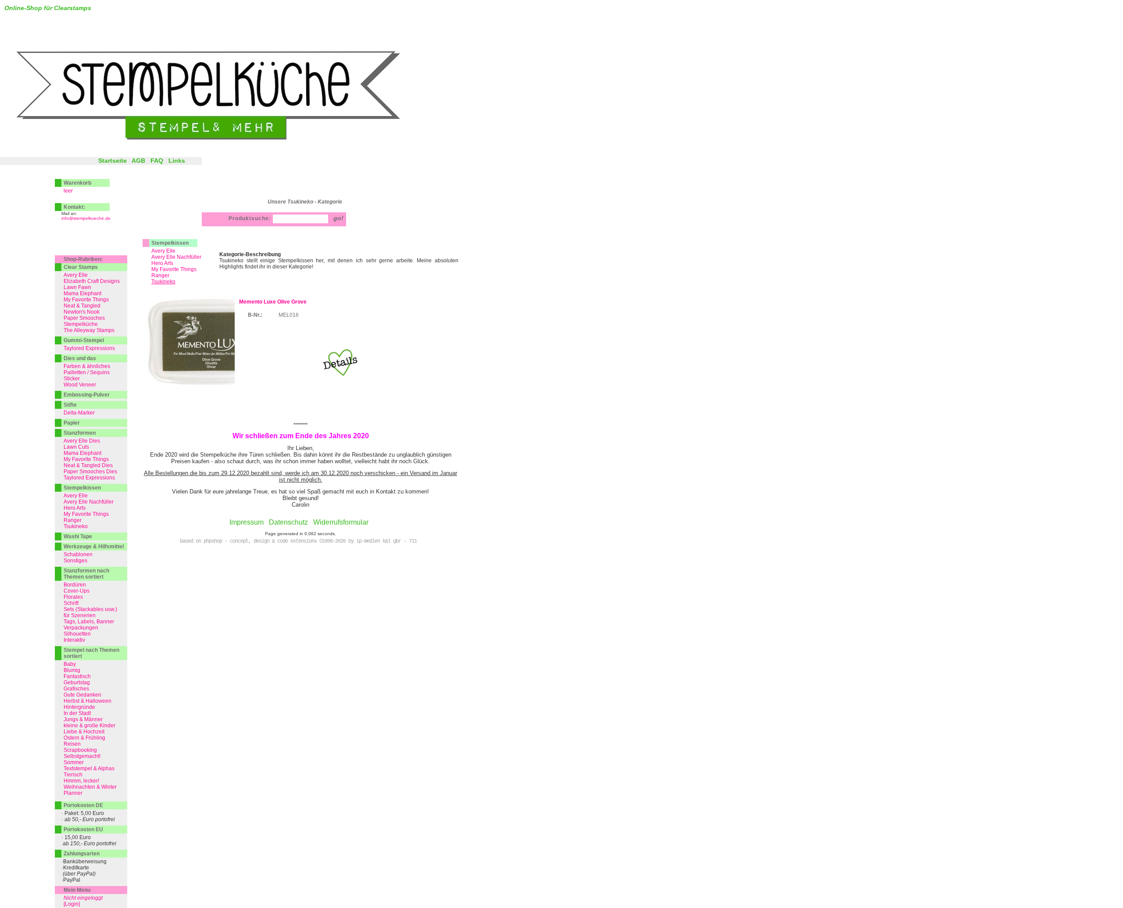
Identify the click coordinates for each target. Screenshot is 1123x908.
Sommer (74, 762)
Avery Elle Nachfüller (176, 257)
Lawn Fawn (77, 287)
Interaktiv (74, 640)
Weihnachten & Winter (90, 787)
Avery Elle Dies (82, 441)
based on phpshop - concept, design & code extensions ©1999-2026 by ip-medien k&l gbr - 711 (298, 541)
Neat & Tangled (82, 306)
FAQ (156, 160)
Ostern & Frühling (84, 738)
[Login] (72, 904)
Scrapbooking (80, 750)
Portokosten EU (83, 829)
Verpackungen (81, 628)
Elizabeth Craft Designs (92, 281)
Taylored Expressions (89, 348)
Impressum (246, 522)
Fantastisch (77, 676)
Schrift (71, 603)
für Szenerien (80, 615)
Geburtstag (77, 682)
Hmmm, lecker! (81, 781)
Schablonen (78, 554)
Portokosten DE (83, 805)
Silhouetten (77, 634)
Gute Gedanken (82, 695)
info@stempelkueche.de (86, 218)
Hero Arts (162, 263)
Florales (73, 597)
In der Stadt (77, 713)
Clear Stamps (81, 267)
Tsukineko (76, 526)
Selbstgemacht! (82, 756)
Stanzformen (80, 433)
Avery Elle (163, 251)
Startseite (112, 160)
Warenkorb (77, 183)
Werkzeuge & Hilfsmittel (94, 546)
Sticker (72, 378)
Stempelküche (81, 324)
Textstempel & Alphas (89, 768)
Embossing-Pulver (87, 395)
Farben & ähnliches (87, 366)
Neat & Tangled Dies (88, 465)
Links (176, 160)
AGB (138, 160)
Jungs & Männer (83, 719)
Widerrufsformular (340, 522)
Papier (72, 423)
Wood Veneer (80, 385)
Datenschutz (288, 522)
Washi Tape (78, 536)
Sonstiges (75, 561)
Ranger (160, 275)
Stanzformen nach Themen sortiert (86, 574)
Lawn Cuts (76, 447)
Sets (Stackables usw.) (90, 609)
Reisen (72, 744)
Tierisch (73, 775)
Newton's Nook (82, 312)
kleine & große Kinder (89, 725)
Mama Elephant (82, 293)
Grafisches (76, 689)
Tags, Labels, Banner (89, 621)
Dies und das (80, 358)
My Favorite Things (174, 269)
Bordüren (75, 585)
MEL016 (289, 315)
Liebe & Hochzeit (84, 732)
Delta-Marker (79, 413)
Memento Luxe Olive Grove (273, 302)
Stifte (70, 405)
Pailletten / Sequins (87, 372)
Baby (70, 664)
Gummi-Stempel (84, 340)
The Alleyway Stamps (89, 330)
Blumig (72, 670)
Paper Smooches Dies (90, 471)
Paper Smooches (84, 318)
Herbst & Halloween (87, 701)
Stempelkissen (170, 243)
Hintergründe (79, 707)
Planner (73, 793)
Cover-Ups (76, 591)
